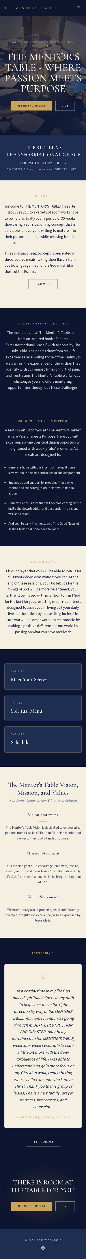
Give (65, 106)
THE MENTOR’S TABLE (29, 8)
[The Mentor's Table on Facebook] (43, 1248)
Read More (43, 284)
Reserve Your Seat (31, 106)
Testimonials (43, 1142)
